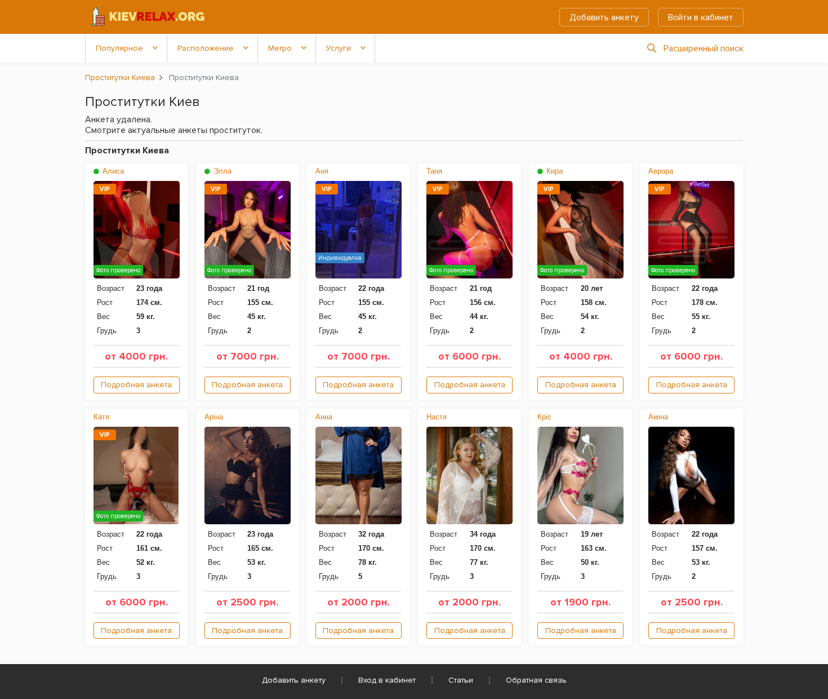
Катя (101, 417)
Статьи (460, 680)
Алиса (112, 171)
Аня (321, 171)
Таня (434, 171)
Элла (221, 171)
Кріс (544, 417)
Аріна (213, 417)
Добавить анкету (604, 17)
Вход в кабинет (387, 680)
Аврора (660, 171)
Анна (323, 417)
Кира (553, 171)
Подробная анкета (136, 385)
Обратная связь (536, 680)
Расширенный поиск (704, 48)
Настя (436, 417)
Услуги (338, 48)
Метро (280, 48)
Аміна (658, 417)
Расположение (205, 48)
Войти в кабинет (700, 17)
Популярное (119, 48)
